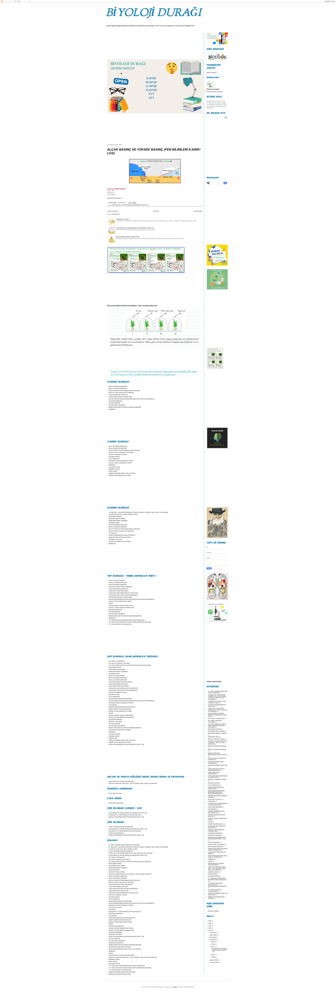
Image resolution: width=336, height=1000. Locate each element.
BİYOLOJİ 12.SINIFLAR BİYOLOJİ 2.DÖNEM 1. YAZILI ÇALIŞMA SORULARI (132, 305)
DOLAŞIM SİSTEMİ (114, 456)
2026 (210, 921)
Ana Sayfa (156, 211)
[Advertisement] (155, 44)
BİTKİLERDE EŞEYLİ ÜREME (117, 518)
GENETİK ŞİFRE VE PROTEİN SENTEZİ (120, 537)
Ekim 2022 (213, 937)
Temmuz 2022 (214, 962)
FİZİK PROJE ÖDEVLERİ (116, 803)
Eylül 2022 (213, 939)
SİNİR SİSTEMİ (113, 471)
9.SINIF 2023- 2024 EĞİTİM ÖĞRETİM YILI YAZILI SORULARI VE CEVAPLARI (130, 853)
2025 (210, 923)
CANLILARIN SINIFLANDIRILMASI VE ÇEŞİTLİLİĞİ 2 (123, 593)
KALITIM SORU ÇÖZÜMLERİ (117, 405)
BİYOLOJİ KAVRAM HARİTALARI (118, 386)
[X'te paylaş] (132, 203)
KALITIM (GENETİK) (114, 403)
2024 (210, 925)
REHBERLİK (112, 409)
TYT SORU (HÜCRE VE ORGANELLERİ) (120, 624)
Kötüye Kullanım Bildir (213, 681)
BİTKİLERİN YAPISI (114, 522)
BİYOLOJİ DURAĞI (153, 13)
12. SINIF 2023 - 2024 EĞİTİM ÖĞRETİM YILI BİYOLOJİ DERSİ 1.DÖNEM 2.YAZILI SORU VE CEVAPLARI (138, 512)
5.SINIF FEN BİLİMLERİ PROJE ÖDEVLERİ (121, 826)
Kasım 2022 (213, 935)
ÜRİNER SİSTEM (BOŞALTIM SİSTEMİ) (120, 475)
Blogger (175, 987)
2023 (210, 928)
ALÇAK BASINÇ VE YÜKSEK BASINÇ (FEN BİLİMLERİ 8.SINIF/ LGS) (130, 205)
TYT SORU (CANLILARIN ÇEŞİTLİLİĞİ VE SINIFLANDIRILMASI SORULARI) (130, 622)
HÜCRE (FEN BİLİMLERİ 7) (116, 833)
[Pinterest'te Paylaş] (135, 203)
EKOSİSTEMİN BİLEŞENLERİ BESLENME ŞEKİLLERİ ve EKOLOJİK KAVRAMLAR (131, 399)
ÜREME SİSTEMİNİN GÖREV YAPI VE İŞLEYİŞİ (122, 473)
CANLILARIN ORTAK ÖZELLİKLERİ (118, 591)
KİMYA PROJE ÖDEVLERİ (116, 943)
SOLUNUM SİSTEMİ (114, 467)
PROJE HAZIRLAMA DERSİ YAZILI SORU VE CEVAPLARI (125, 949)
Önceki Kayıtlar (198, 211)
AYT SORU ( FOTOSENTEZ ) (117, 661)
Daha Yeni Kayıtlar (113, 211)
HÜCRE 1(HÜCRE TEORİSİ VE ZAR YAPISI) (121, 605)
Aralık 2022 (213, 932)
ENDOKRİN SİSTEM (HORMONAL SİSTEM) (121, 460)
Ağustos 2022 (214, 960)
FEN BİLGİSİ (112, 909)
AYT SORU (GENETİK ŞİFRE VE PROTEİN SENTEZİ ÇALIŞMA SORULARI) (130, 665)
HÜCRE (111, 603)
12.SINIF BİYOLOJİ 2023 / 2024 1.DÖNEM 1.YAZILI (123, 514)
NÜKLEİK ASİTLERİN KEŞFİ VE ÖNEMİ (120, 541)
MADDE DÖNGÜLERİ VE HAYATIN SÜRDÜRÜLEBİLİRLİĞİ (125, 407)
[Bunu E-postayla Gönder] (129, 203)
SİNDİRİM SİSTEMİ (114, 469)
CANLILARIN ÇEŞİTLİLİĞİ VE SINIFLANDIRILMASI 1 (123, 595)
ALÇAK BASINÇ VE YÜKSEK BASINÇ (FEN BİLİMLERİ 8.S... (219, 950)
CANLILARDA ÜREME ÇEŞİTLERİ (118, 394)
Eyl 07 (213, 954)
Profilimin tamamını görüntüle (214, 91)
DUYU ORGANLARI (114, 458)
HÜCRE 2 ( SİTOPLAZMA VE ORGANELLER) (121, 607)
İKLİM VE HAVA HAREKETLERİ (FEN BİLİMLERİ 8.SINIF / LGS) (126, 744)
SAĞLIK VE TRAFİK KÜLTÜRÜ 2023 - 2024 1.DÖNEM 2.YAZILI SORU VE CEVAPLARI (133, 783)
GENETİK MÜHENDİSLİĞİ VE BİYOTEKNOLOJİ (122, 535)
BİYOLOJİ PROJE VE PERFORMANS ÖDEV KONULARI (124, 390)
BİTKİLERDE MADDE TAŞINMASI (118, 520)
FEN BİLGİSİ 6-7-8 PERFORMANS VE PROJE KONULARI (125, 815)
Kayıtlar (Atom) (116, 214)
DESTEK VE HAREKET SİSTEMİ (118, 454)
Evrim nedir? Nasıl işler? (115, 793)
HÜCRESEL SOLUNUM (122, 219)
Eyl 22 (213, 941)
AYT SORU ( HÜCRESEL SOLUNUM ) (119, 663)
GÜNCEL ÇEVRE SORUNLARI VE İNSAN (120, 463)
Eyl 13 (213, 946)
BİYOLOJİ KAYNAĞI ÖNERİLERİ (118, 388)
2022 (210, 930)
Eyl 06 (213, 957)
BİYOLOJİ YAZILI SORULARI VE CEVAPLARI (121, 392)
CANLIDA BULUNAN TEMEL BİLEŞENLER (120, 586)
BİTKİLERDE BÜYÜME (115, 516)
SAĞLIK (111, 953)
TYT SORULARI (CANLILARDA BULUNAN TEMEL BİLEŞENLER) (127, 620)
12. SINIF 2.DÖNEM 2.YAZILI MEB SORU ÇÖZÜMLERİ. (124, 845)
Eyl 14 (213, 944)
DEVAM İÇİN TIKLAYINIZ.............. (116, 198)
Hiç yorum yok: (122, 202)
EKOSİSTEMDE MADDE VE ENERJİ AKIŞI (127, 236)
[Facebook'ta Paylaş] (134, 203)
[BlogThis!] (130, 203)
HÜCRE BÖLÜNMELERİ (115, 401)
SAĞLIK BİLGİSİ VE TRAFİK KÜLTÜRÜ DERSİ (121, 781)
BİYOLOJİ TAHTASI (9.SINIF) (117, 580)
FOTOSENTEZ (113, 533)
